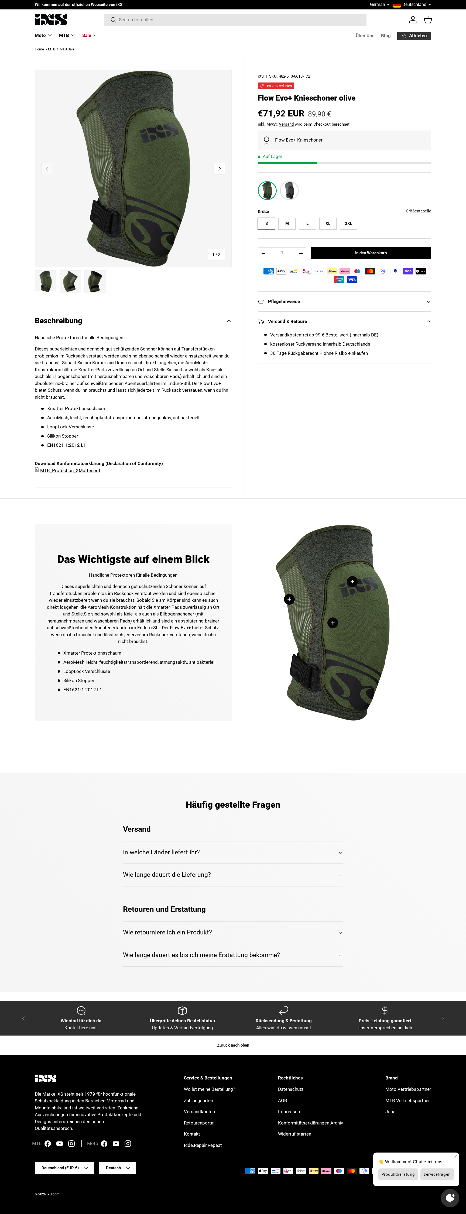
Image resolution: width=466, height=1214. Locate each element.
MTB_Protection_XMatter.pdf (70, 470)
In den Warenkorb (371, 252)
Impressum (289, 1111)
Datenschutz (290, 1089)
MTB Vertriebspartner (407, 1100)
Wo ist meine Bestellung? (209, 1089)
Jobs (390, 1111)
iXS (261, 76)
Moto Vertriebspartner (408, 1089)
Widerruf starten (294, 1134)
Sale (86, 35)
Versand (286, 124)
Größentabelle (418, 211)
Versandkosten (199, 1111)
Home (39, 49)
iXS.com (53, 1194)
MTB (64, 35)
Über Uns (365, 35)
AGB (282, 1100)
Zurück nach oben (233, 1045)
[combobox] (235, 20)
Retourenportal (199, 1123)
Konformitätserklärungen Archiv (310, 1123)
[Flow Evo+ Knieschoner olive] (267, 190)
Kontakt (192, 1134)
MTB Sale (67, 49)
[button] (428, 20)
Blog (386, 35)
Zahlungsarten (198, 1100)
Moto (40, 35)
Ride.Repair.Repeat (203, 1145)
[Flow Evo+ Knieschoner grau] (289, 190)
